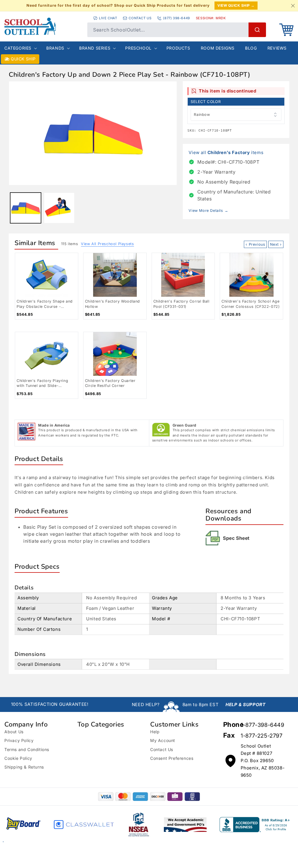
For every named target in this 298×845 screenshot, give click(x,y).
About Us (14, 731)
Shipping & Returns (24, 766)
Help (154, 731)
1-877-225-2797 (261, 735)
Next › (276, 244)
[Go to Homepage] (42, 26)
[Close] (293, 5)
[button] (286, 29)
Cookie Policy (18, 758)
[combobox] (176, 29)
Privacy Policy (18, 740)
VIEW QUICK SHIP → (236, 5)
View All (107, 244)
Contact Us (161, 749)
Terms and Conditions (26, 749)
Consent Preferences (171, 758)
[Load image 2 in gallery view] (59, 208)
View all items (226, 152)
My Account (162, 740)
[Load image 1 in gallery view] (25, 208)
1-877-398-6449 (262, 725)
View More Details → (208, 210)
